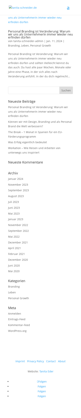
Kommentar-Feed (19, 325)
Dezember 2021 (18, 242)
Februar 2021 (16, 254)
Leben (25, 45)
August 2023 (16, 196)
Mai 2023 (14, 213)
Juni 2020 (14, 265)
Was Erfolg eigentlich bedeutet (27, 142)
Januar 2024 (15, 179)
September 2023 (18, 190)
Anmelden (14, 313)
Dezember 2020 (18, 259)
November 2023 (18, 184)
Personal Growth (40, 45)
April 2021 (14, 248)
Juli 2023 (13, 202)
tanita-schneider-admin (28, 41)
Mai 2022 (14, 236)
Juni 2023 (14, 207)
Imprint (20, 361)
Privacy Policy (35, 361)
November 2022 (18, 225)
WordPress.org (17, 331)
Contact (51, 361)
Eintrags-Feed (16, 319)
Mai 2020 (14, 271)
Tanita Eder (46, 371)
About (62, 361)
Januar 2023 (15, 219)
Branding (14, 45)
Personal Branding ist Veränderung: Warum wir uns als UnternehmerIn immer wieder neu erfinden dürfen (40, 34)
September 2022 (18, 231)
